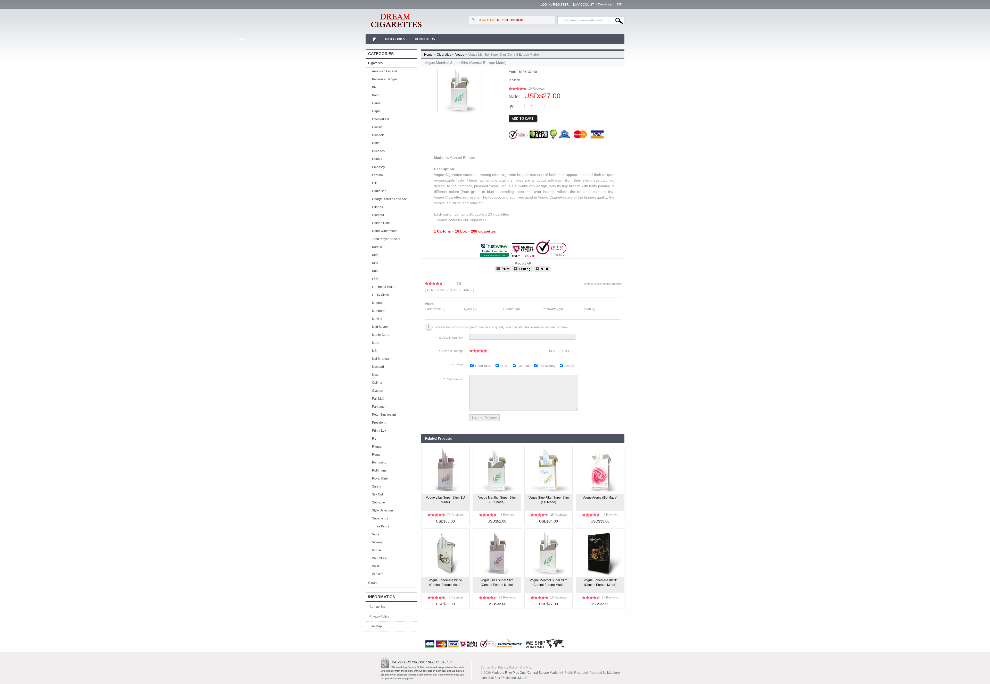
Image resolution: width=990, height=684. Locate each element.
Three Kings (380, 526)
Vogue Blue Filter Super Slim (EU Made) (549, 500)
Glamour (378, 215)
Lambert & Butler (383, 287)
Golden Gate (381, 223)
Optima (377, 382)
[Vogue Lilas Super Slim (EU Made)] (503, 270)
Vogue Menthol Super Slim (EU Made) (497, 500)
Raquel (377, 446)
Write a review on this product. (603, 283)
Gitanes (377, 207)
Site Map (375, 626)
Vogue (461, 54)
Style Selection (382, 510)
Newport (378, 367)
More (375, 343)
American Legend (384, 71)
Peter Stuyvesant (384, 414)
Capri (376, 111)
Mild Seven (380, 327)
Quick (504, 366)
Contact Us (425, 39)
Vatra (375, 534)
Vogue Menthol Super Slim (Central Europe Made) (548, 582)
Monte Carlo (380, 335)
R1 (374, 438)
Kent (375, 255)
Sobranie (378, 502)
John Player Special (386, 239)
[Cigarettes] (522, 270)
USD (619, 4)
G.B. (375, 183)
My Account (583, 4)
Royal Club (380, 478)
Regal (376, 454)
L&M (375, 279)
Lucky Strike (380, 295)
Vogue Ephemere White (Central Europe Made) (445, 582)
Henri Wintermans (384, 231)
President (378, 422)
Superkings (380, 518)
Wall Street (379, 558)
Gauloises (379, 191)
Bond (376, 95)
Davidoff (378, 135)
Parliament (379, 406)
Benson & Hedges (385, 79)
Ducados (378, 151)
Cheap (569, 366)
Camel (376, 103)
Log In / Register (554, 4)
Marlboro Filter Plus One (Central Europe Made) (525, 672)
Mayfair (377, 319)
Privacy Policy (379, 616)
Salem (376, 486)
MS (374, 351)
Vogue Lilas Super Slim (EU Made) (445, 500)
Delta (376, 143)
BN (374, 87)
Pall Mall (378, 398)
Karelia (377, 247)
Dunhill (377, 159)
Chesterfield (380, 119)
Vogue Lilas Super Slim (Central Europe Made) (497, 582)
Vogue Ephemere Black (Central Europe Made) (600, 582)
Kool (375, 271)
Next (375, 375)
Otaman (377, 390)
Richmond (379, 462)
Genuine (524, 366)
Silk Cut (377, 494)
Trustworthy (547, 366)
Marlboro (378, 311)
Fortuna (377, 175)
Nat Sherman (381, 359)
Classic (377, 127)
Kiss (375, 263)
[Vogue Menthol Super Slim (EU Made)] (542, 270)
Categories (395, 39)
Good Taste (483, 366)
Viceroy (377, 542)
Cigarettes (446, 54)
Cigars (372, 583)
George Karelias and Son (390, 199)
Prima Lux (379, 430)
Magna (377, 303)
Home (374, 39)
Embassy (378, 167)
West (375, 566)
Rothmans (379, 470)
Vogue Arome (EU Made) (600, 497)
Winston (377, 574)
